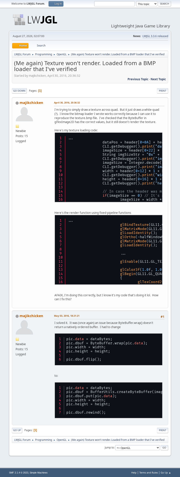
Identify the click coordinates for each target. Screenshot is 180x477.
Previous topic (138, 79)
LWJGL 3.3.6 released (155, 36)
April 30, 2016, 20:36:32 (67, 102)
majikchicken (31, 102)
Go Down (19, 90)
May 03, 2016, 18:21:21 (66, 315)
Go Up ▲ (166, 472)
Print (162, 90)
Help (134, 472)
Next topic (158, 79)
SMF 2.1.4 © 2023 (18, 472)
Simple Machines (39, 472)
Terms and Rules (148, 472)
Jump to (109, 447)
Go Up (17, 430)
